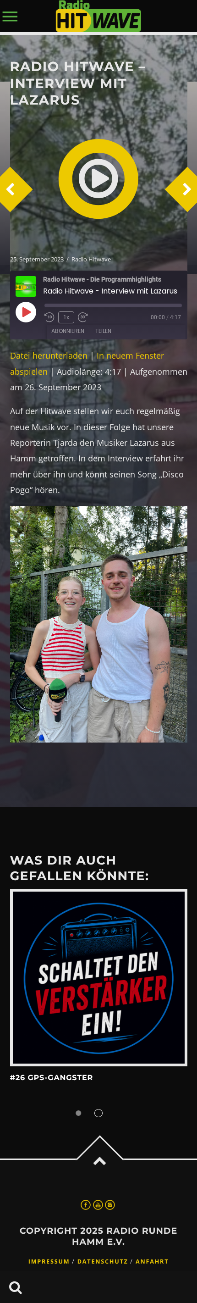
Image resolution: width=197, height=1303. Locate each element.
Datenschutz (102, 1261)
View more (98, 977)
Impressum (49, 1261)
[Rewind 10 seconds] (49, 317)
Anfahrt (152, 1261)
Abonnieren (67, 331)
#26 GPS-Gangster (51, 1078)
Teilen (103, 331)
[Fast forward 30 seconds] (83, 317)
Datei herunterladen (49, 355)
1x (66, 317)
